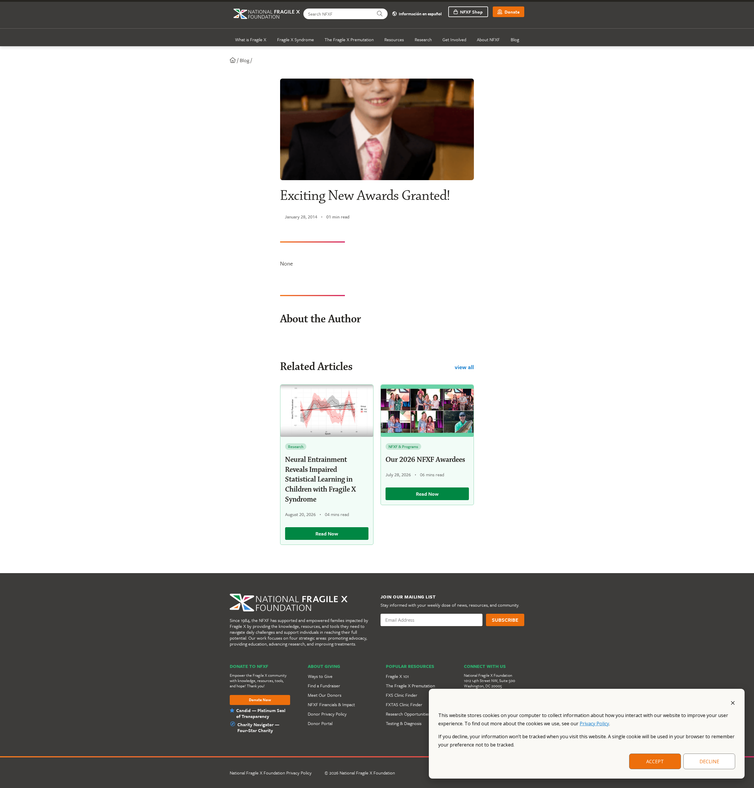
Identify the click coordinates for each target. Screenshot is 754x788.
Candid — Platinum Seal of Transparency (260, 713)
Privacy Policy (594, 723)
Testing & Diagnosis (403, 723)
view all (464, 367)
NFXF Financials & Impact (331, 704)
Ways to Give (320, 676)
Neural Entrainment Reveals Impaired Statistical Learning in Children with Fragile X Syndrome (320, 479)
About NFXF (488, 39)
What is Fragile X (250, 39)
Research (423, 39)
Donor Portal (320, 723)
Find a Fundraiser (324, 685)
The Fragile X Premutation (349, 39)
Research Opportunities (408, 714)
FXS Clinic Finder (401, 695)
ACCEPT (655, 761)
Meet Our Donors (324, 695)
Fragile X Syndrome (295, 39)
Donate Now (260, 700)
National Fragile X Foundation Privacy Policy (271, 772)
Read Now (326, 533)
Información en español (420, 14)
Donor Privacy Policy (327, 714)
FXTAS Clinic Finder (404, 704)
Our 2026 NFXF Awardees (425, 459)
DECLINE (709, 761)
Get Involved (454, 39)
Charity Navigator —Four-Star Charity (258, 727)
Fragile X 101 (397, 676)
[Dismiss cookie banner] (732, 702)
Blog (515, 39)
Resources (394, 39)
